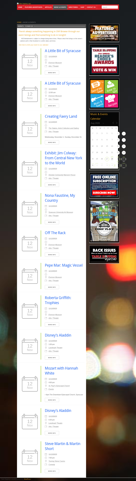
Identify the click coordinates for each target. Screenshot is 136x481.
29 (118, 159)
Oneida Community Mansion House (62, 175)
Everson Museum (55, 63)
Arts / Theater (54, 66)
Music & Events (60, 7)
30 (124, 159)
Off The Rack (55, 233)
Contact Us (91, 7)
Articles (48, 7)
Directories (73, 7)
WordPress (27, 479)
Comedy (52, 465)
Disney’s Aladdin (58, 335)
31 (93, 165)
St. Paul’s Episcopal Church (59, 386)
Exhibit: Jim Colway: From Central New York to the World (63, 158)
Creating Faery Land (61, 116)
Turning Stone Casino (57, 461)
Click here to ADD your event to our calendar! (33, 45)
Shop (82, 7)
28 (112, 159)
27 (107, 159)
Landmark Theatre (55, 348)
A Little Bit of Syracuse (63, 51)
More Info (52, 72)
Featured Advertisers (33, 7)
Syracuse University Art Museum (61, 212)
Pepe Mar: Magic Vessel (64, 265)
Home (20, 7)
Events (51, 389)
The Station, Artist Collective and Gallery (64, 128)
